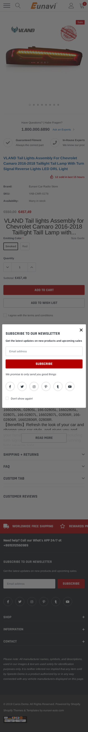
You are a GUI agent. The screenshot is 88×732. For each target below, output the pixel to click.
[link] (10, 386)
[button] (81, 330)
